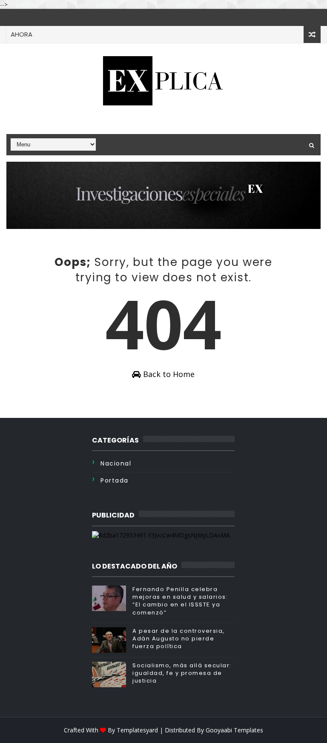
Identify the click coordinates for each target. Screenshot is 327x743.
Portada (114, 480)
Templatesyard (137, 730)
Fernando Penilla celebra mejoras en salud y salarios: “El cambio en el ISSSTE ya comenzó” (180, 601)
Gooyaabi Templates (234, 730)
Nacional (115, 463)
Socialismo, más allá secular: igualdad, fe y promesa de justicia (182, 673)
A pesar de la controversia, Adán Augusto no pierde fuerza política (178, 638)
